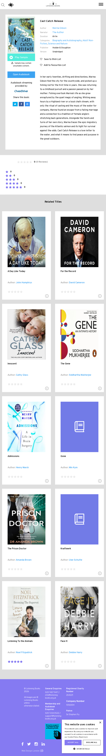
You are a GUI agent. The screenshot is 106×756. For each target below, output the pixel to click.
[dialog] (82, 736)
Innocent (12, 363)
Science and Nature (57, 43)
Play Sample (21, 57)
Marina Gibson (59, 28)
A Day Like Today (16, 271)
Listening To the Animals (20, 641)
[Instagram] (36, 744)
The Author (58, 32)
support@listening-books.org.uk (53, 717)
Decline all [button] (91, 742)
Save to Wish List (51, 59)
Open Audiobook (21, 74)
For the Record (68, 271)
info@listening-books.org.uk (51, 696)
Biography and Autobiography (67, 40)
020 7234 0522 (52, 713)
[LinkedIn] (43, 744)
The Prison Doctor (17, 548)
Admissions (13, 456)
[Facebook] (22, 744)
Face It (64, 641)
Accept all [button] (73, 742)
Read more (83, 737)
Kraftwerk (66, 548)
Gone (63, 456)
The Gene (65, 363)
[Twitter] (29, 744)
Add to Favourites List (54, 65)
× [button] (100, 723)
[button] (101, 4)
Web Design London (30, 751)
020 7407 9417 (51, 692)
